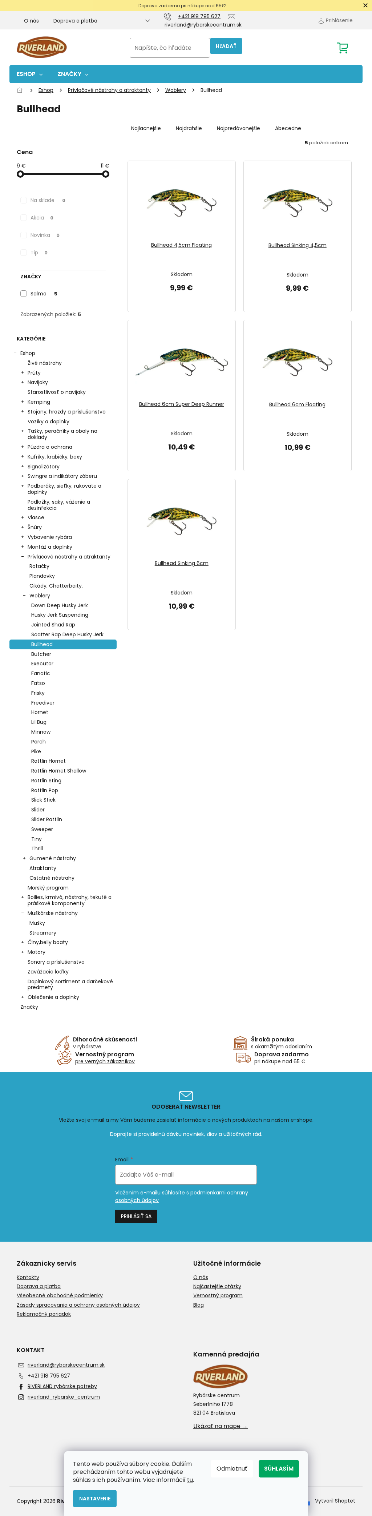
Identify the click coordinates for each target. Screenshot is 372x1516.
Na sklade (48, 200)
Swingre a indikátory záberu (62, 476)
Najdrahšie (189, 128)
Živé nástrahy (45, 363)
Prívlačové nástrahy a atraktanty (69, 556)
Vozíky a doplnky (48, 421)
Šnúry (35, 527)
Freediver (42, 702)
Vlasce (36, 517)
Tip (39, 252)
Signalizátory (44, 466)
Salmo (44, 293)
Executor (42, 663)
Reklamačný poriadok (44, 1314)
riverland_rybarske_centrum (64, 1396)
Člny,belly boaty (48, 942)
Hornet (39, 712)
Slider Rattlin (46, 819)
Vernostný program (218, 1295)
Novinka (45, 235)
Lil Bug (38, 722)
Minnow (40, 731)
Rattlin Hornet (48, 761)
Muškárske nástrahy (53, 913)
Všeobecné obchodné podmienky (60, 1295)
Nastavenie (94, 1498)
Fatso (38, 683)
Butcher (41, 654)
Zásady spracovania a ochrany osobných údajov (78, 1305)
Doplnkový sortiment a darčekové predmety (70, 984)
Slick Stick (43, 799)
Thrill (37, 848)
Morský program (48, 887)
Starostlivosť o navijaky (57, 392)
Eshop (27, 353)
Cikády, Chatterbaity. (56, 585)
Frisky (38, 693)
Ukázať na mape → (220, 1426)
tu (190, 1480)
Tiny (36, 839)
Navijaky (38, 382)
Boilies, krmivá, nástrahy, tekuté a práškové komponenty (70, 900)
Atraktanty (42, 868)
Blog (198, 1305)
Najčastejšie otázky (217, 1286)
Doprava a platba (75, 20)
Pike (36, 751)
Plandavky (42, 576)
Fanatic (40, 673)
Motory (36, 952)
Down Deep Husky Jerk (59, 605)
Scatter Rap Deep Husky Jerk (67, 634)
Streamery (42, 932)
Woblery (39, 595)
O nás (31, 20)
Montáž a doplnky (50, 547)
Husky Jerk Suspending (59, 614)
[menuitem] (29, 74)
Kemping (39, 402)
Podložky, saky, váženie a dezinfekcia (59, 505)
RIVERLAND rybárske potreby (62, 1386)
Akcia (42, 217)
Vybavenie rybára (50, 537)
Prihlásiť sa (136, 1216)
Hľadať (226, 46)
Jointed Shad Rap (53, 624)
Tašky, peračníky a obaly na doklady (62, 434)
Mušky (37, 923)
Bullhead (42, 644)
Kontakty (28, 1277)
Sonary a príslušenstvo (56, 961)
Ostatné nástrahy (51, 878)
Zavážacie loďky (48, 971)
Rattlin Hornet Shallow (58, 770)
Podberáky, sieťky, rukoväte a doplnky (64, 489)
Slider (38, 809)
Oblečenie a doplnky (53, 997)
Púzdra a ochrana (50, 447)
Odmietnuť (232, 1468)
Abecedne (288, 128)
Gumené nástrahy (52, 858)
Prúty (34, 372)
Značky (29, 1007)
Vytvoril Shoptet (335, 1500)
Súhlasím (279, 1468)
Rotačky (39, 566)
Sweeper (42, 829)
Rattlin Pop (44, 790)
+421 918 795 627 (49, 1375)
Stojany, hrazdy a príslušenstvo (67, 411)
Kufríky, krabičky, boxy (55, 456)
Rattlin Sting (46, 780)
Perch (38, 741)
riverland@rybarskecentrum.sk (66, 1364)
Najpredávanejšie (238, 128)
